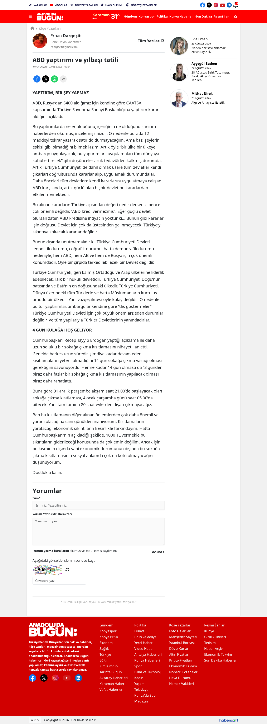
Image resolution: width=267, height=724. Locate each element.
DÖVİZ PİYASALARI (86, 5)
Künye (209, 631)
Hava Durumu (180, 678)
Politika (140, 625)
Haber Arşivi (213, 648)
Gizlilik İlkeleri (215, 637)
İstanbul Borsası (182, 642)
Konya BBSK (108, 637)
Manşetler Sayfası (183, 637)
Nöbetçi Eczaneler (183, 672)
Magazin (141, 701)
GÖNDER (158, 552)
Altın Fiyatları (179, 654)
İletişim (210, 642)
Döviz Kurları (179, 648)
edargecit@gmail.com (64, 47)
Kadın (138, 678)
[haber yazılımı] (228, 720)
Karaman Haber (112, 683)
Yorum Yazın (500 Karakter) (52, 514)
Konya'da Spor (145, 695)
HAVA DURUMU (114, 5)
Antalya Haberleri (148, 654)
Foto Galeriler (180, 631)
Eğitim (104, 660)
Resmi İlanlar (214, 625)
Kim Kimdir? (108, 666)
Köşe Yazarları (48, 28)
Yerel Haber (143, 642)
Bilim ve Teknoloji (147, 672)
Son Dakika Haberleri (221, 660)
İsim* (36, 498)
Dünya (139, 631)
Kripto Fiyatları (180, 660)
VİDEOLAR (61, 5)
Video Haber (144, 648)
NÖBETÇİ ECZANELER (144, 5)
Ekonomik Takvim (183, 666)
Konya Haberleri (147, 660)
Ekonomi (106, 642)
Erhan (65, 35)
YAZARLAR (40, 5)
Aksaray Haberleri (113, 678)
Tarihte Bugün (110, 672)
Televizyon (142, 689)
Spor (138, 666)
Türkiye (105, 654)
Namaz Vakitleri (181, 683)
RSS (36, 720)
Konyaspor (108, 631)
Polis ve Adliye (145, 637)
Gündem (106, 625)
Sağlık (104, 648)
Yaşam (139, 683)
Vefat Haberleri (111, 689)
